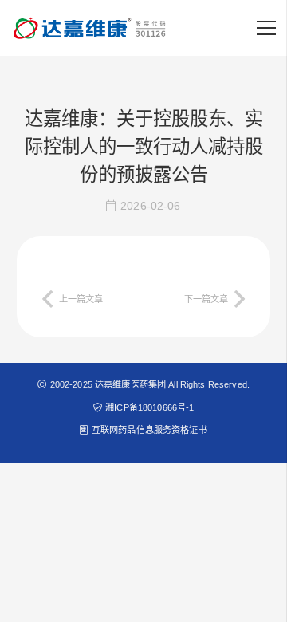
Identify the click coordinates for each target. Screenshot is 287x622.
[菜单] (266, 28)
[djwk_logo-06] (91, 28)
